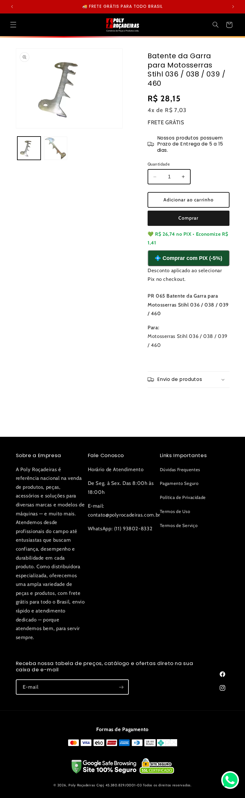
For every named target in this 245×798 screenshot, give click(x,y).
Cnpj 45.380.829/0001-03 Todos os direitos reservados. (144, 785)
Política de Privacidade (183, 497)
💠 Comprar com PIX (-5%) (188, 258)
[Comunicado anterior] (12, 6)
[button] (13, 25)
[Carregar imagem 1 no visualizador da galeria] (29, 148)
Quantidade (159, 164)
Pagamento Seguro (179, 483)
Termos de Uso (175, 511)
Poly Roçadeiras (81, 785)
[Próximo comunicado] (233, 6)
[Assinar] (121, 687)
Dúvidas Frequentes (180, 469)
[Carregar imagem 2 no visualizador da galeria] (55, 148)
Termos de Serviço (179, 525)
